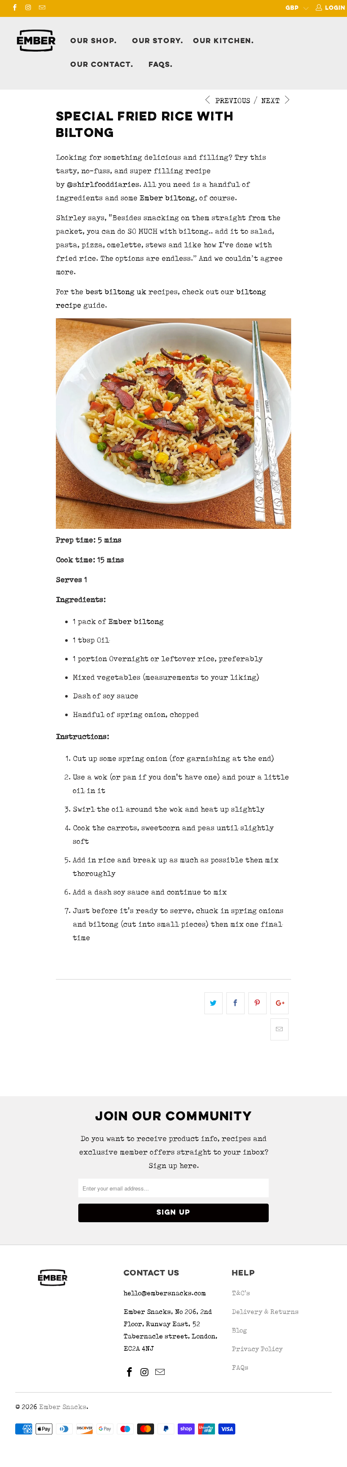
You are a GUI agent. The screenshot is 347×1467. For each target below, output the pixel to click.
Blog (239, 1330)
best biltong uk (115, 291)
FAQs (240, 1367)
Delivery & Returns (265, 1312)
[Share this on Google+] (279, 1003)
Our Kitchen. (223, 41)
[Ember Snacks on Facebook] (14, 8)
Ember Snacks (62, 1407)
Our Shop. (93, 41)
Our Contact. (102, 65)
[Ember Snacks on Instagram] (27, 8)
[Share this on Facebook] (235, 1003)
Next (271, 100)
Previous (231, 100)
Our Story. (158, 41)
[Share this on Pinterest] (257, 1003)
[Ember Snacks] (36, 40)
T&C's (241, 1293)
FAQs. (161, 65)
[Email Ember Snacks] (41, 8)
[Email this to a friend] (279, 1029)
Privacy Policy (257, 1349)
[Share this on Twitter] (213, 1003)
